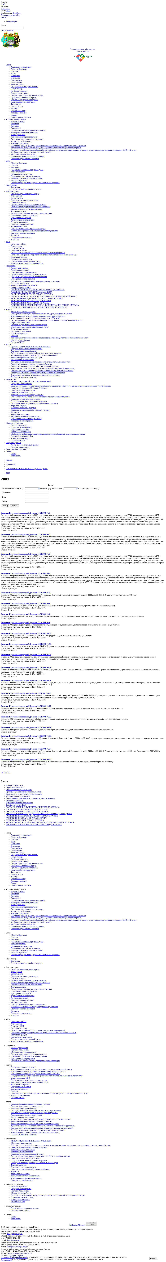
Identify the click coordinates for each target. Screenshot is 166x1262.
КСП (8, 242)
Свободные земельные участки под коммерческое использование (38, 373)
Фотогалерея (16, 104)
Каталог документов (19, 268)
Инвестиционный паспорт (22, 392)
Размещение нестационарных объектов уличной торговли (35, 366)
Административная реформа (22, 220)
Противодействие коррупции (23, 102)
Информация (11, 21)
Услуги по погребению (20, 340)
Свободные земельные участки (23, 377)
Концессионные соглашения (22, 360)
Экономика (15, 78)
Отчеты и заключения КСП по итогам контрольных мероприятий (38, 253)
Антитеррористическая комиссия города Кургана (31, 213)
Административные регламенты (24, 285)
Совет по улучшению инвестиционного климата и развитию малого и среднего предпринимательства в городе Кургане (61, 386)
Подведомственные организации (24, 200)
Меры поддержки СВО (20, 322)
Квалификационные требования (24, 132)
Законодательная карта (20, 438)
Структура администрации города (25, 194)
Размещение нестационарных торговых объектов (31, 364)
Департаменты (17, 198)
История (14, 71)
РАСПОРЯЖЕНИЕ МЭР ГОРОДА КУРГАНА (30, 303)
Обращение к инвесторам (21, 384)
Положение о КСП (18, 244)
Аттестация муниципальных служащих (27, 139)
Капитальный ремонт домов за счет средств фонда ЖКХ (34, 355)
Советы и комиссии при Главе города (26, 189)
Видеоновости (17, 106)
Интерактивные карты (20, 447)
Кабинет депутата (18, 172)
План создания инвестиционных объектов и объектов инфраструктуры (40, 397)
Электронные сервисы (20, 329)
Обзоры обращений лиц (21, 432)
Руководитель (16, 246)
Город (8, 65)
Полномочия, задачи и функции (24, 215)
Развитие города (17, 84)
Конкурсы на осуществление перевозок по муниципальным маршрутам (40, 362)
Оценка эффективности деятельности (26, 209)
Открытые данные (13, 443)
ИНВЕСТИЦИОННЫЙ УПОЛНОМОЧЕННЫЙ (31, 381)
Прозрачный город (18, 111)
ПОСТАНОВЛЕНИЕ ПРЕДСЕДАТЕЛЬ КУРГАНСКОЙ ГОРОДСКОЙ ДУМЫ (44, 296)
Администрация (12, 191)
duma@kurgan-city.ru (15, 1240)
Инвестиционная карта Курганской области (29, 388)
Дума (8, 161)
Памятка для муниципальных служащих (27, 156)
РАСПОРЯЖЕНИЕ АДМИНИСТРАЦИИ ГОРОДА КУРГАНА (37, 298)
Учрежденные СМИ (19, 226)
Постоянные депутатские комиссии (25, 176)
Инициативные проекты (21, 117)
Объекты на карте (18, 202)
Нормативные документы (21, 259)
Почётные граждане (19, 91)
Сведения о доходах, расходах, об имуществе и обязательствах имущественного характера (48, 146)
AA (2, 9)
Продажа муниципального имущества (26, 349)
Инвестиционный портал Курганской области (30, 410)
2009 (8, 473)
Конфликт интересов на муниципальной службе (31, 152)
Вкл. (14, 13)
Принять (153, 1258)
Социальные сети (18, 440)
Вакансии (15, 124)
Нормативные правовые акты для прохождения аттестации (35, 281)
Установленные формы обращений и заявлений (30, 207)
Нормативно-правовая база (22, 436)
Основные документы (20, 283)
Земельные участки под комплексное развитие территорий (35, 375)
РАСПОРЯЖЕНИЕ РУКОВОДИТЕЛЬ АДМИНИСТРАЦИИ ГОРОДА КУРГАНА (45, 305)
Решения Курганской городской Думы (27, 178)
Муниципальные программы (23, 279)
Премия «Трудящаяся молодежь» (24, 100)
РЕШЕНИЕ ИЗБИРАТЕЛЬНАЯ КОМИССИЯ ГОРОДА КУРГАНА (39, 307)
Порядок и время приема (21, 427)
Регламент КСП (17, 248)
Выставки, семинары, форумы (23, 408)
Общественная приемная (21, 237)
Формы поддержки (18, 405)
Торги (8, 344)
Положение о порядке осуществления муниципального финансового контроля (43, 255)
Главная (9, 460)
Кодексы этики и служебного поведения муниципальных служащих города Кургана (46, 148)
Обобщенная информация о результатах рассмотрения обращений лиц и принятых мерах (48, 434)
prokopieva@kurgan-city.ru (17, 1247)
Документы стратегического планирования (29, 277)
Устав (13, 73)
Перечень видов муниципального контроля (29, 325)
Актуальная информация (21, 67)
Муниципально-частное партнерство (26, 419)
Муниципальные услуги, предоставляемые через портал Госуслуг (38, 316)
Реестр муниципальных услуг (23, 312)
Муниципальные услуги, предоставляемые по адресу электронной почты (41, 314)
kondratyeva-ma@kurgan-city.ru (19, 1253)
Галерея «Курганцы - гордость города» (27, 95)
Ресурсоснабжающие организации (25, 416)
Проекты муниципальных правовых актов (28, 205)
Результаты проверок (19, 222)
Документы (10, 266)
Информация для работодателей (24, 137)
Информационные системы (22, 224)
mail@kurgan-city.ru (14, 1234)
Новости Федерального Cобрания (25, 159)
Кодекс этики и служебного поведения (27, 263)
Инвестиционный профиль (22, 421)
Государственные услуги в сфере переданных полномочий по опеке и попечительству (46, 320)
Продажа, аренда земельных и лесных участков (30, 347)
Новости (14, 165)
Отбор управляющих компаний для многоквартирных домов (36, 353)
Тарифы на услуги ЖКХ (21, 288)
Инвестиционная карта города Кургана (27, 395)
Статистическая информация (23, 233)
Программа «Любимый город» (23, 97)
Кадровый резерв (18, 122)
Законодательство (18, 135)
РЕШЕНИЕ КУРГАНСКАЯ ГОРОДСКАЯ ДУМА (31, 292)
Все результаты (7, 30)
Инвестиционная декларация (23, 390)
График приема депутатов (21, 174)
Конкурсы (15, 126)
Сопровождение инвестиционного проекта (29, 401)
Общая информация (19, 69)
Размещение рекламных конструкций (26, 357)
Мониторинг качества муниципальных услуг (29, 327)
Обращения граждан (14, 423)
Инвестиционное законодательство (25, 399)
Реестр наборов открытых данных (25, 445)
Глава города (11, 185)
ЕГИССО (15, 239)
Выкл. (19, 13)
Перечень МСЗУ (17, 342)
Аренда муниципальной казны (23, 351)
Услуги (9, 309)
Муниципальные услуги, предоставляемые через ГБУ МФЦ (35, 318)
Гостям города (16, 89)
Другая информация (19, 333)
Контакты (15, 235)
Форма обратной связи (20, 414)
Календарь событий (19, 113)
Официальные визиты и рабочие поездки (28, 229)
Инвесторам (11, 379)
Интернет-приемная (19, 180)
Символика (15, 76)
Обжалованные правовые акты (23, 272)
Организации (16, 82)
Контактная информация (21, 141)
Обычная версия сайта (10, 15)
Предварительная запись (21, 331)
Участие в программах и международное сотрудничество (34, 231)
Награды (14, 108)
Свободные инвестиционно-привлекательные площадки (34, 403)
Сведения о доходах (19, 257)
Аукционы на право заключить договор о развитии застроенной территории (42, 368)
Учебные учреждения (20, 143)
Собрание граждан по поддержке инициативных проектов (35, 183)
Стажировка (16, 128)
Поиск (8, 451)
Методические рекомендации (23, 154)
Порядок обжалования (20, 270)
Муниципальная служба (16, 119)
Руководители (16, 196)
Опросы (14, 115)
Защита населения (18, 211)
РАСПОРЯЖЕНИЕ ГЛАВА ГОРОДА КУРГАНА (31, 301)
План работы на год (19, 250)
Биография (15, 187)
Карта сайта (16, 456)
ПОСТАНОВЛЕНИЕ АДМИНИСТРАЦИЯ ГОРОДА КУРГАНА (38, 290)
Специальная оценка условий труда (25, 261)
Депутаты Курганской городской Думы (27, 170)
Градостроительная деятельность (24, 87)
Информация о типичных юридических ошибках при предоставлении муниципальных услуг (49, 338)
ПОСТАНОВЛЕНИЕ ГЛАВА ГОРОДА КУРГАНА (32, 294)
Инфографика (16, 80)
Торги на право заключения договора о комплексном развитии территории (42, 371)
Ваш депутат (16, 167)
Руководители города (19, 93)
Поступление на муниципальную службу (28, 130)
